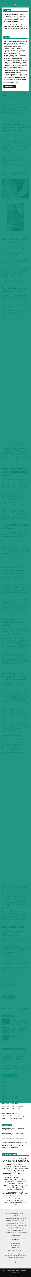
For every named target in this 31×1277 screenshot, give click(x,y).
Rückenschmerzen (13, 1191)
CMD (24, 1165)
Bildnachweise (15, 1272)
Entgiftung (23, 1166)
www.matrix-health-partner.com (18, 1255)
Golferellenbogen (24, 1174)
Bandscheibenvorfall (13, 1159)
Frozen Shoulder (15, 1172)
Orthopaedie (23, 1185)
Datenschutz (23, 1270)
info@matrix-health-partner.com (17, 1254)
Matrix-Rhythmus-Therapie (15, 1179)
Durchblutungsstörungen (13, 1166)
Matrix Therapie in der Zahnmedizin (12, 1111)
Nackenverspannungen (12, 1185)
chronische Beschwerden (13, 1165)
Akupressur (5, 1159)
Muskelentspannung (21, 1181)
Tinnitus (26, 1197)
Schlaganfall (22, 1191)
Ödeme (15, 1204)
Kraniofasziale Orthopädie (12, 1177)
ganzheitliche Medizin (11, 1174)
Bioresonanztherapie (15, 1163)
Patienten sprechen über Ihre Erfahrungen (13, 1116)
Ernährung (12, 1168)
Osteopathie (10, 1187)
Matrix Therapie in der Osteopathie (11, 1103)
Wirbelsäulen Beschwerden (12, 1203)
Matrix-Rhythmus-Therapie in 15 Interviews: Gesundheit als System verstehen (13, 1129)
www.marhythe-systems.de (15, 1257)
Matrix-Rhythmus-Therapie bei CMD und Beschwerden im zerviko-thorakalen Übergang (15, 1146)
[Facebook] (11, 1262)
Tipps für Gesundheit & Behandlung (12, 1118)
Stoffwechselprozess (16, 1197)
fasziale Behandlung (22, 1168)
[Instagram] (15, 1262)
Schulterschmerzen (13, 1193)
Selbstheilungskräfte (9, 1195)
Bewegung (23, 1158)
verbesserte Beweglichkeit (15, 1199)
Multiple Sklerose (10, 1181)
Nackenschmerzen (15, 1183)
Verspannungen (15, 1200)
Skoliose (16, 1195)
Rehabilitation (19, 1189)
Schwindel (26, 1193)
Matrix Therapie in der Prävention (11, 1108)
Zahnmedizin (24, 1202)
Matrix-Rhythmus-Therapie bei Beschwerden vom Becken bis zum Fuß (14, 1134)
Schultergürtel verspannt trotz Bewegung (12, 1138)
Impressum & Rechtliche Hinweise (11, 1270)
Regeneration (10, 1189)
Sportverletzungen (7, 1197)
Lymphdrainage (23, 1177)
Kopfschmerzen (15, 1176)
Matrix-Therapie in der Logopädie (11, 1113)
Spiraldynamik (23, 1195)
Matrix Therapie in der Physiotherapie (12, 1106)
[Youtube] (20, 1262)
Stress (22, 1197)
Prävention (20, 1187)
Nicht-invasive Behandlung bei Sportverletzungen (14, 1142)
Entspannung (6, 1168)
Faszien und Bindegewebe (15, 1170)
